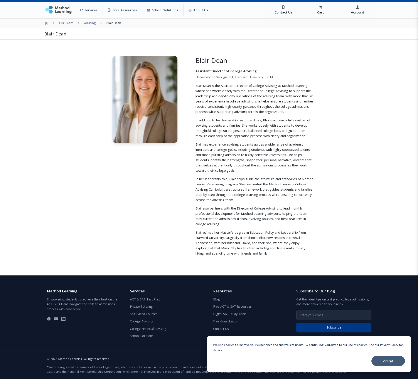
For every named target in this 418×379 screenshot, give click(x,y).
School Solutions (141, 336)
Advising (90, 23)
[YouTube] (56, 319)
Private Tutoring (141, 306)
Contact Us (221, 329)
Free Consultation (225, 321)
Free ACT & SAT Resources (232, 306)
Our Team (66, 23)
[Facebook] (49, 319)
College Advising (141, 321)
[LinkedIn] (63, 319)
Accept (388, 361)
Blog (216, 299)
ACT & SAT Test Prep (145, 299)
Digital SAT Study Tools (229, 314)
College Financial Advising (148, 329)
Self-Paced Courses (143, 314)
